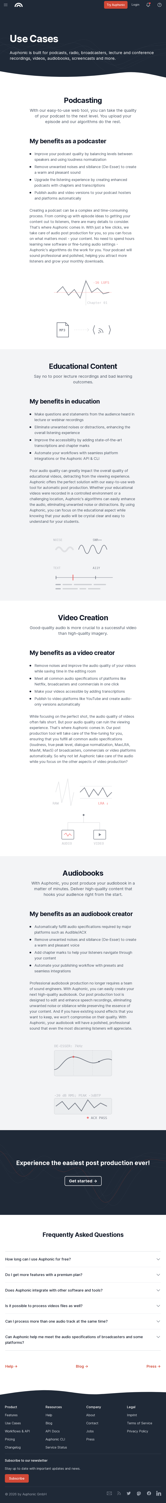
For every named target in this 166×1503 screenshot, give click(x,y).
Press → (154, 1366)
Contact (92, 1423)
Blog (49, 1423)
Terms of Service (139, 1423)
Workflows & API (17, 1431)
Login (135, 4)
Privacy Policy (137, 1431)
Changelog (13, 1447)
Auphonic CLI (55, 1439)
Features (11, 1415)
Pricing (10, 1439)
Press (90, 1439)
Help (49, 1415)
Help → (11, 1366)
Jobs (90, 1431)
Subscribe (16, 1478)
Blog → (82, 1366)
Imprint (132, 1415)
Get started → (83, 1181)
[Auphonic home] (18, 4)
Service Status (56, 1447)
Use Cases (13, 1423)
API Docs (53, 1431)
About (90, 1415)
